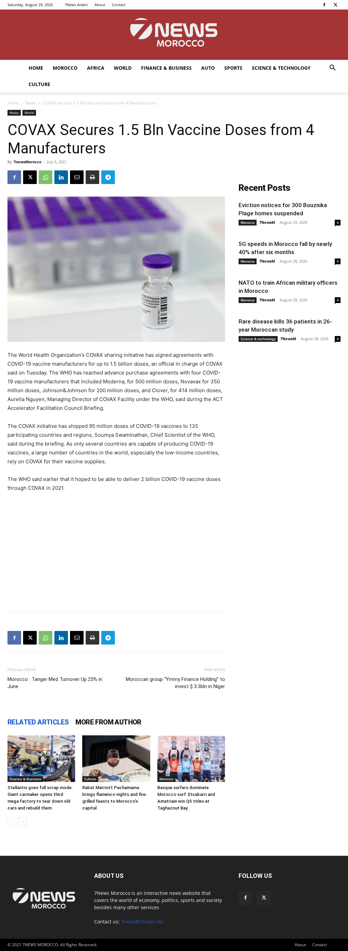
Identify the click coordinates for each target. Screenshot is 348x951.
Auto (208, 68)
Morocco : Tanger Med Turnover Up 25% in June (54, 682)
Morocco (65, 68)
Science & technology (281, 68)
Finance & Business (166, 68)
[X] (335, 5)
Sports (233, 68)
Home (36, 68)
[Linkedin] (61, 177)
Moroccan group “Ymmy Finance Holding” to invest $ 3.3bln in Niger (175, 682)
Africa (95, 68)
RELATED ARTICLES (38, 722)
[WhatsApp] (45, 177)
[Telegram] (108, 177)
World (123, 68)
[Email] (77, 177)
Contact (118, 4)
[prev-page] (11, 821)
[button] (332, 68)
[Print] (92, 177)
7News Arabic (76, 4)
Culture (39, 84)
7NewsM (267, 222)
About (99, 4)
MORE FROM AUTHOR (108, 722)
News (30, 103)
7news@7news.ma (142, 921)
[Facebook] (324, 5)
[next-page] (22, 821)
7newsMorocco (27, 161)
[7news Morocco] (174, 35)
